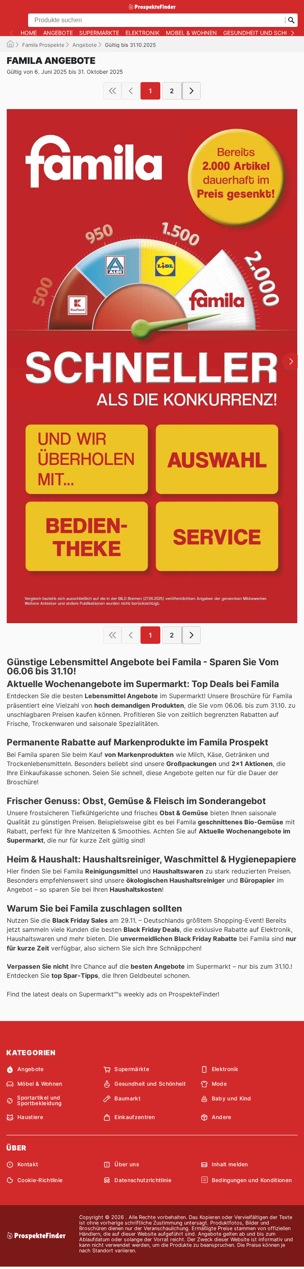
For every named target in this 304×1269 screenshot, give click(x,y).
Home (29, 33)
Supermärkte (99, 33)
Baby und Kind (231, 1098)
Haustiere (30, 1117)
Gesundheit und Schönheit (150, 1084)
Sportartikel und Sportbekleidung (39, 1100)
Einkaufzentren (134, 1117)
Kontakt (27, 1164)
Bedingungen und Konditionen (252, 1180)
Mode (219, 1084)
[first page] (112, 91)
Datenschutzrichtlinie (142, 1180)
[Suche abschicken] (291, 20)
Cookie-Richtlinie (40, 1180)
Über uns (126, 1164)
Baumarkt (127, 1098)
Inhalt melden (230, 1164)
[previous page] (131, 91)
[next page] (191, 91)
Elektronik (142, 33)
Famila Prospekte (43, 45)
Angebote (58, 33)
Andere (222, 1117)
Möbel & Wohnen (191, 33)
